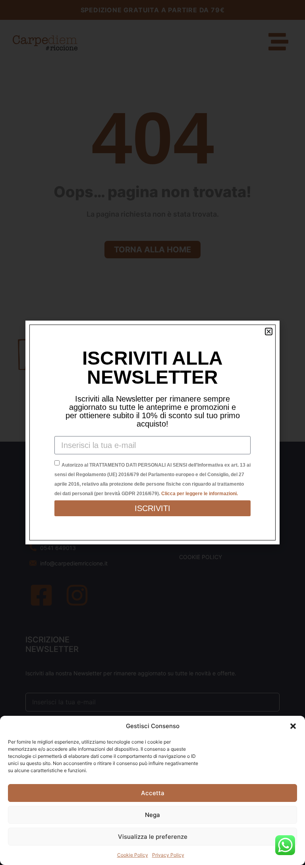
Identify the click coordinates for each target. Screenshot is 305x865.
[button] (293, 726)
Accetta (152, 793)
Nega (152, 815)
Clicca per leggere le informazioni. (199, 493)
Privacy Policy (168, 855)
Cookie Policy (132, 855)
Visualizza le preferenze (152, 836)
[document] (152, 432)
